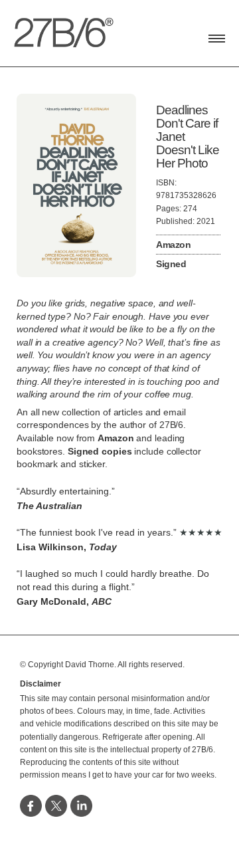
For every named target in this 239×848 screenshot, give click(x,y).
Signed (171, 264)
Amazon (173, 244)
